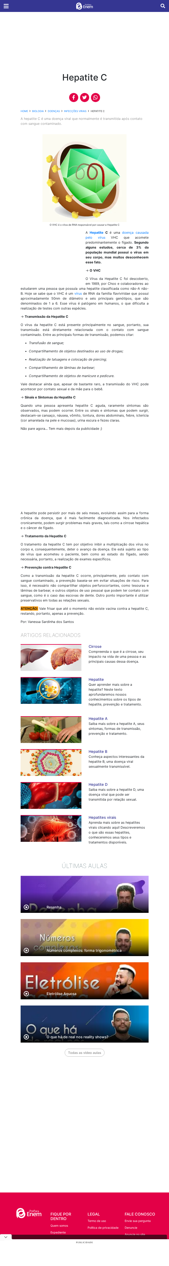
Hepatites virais (102, 817)
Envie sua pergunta (138, 1221)
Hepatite (96, 232)
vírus (78, 293)
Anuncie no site (135, 1234)
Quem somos (59, 1225)
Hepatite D (98, 784)
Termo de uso (97, 1221)
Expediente (58, 1232)
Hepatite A (98, 718)
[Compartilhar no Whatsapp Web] (95, 97)
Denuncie (131, 1227)
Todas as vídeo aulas (84, 1053)
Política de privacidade (103, 1227)
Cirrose (95, 646)
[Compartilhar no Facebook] (73, 97)
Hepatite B (98, 751)
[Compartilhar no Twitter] (84, 97)
